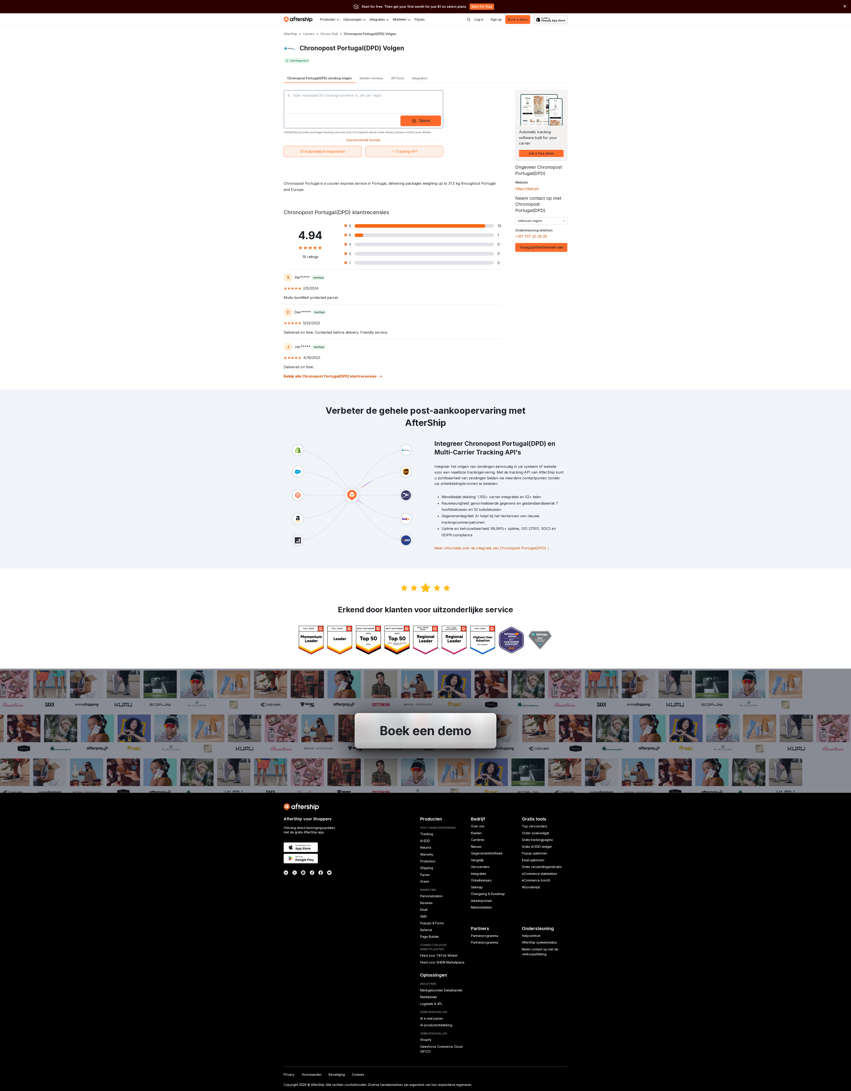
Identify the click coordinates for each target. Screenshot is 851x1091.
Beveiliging (337, 1074)
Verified (318, 277)
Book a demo (518, 19)
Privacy (289, 1074)
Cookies (358, 1074)
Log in (478, 19)
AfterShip (290, 34)
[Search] (468, 19)
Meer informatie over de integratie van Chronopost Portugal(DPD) (491, 548)
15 (499, 226)
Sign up (496, 19)
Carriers (308, 34)
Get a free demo (541, 153)
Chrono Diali (329, 34)
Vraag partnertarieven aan (541, 247)
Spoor (424, 120)
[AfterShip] (299, 19)
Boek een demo (425, 730)
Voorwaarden (312, 1074)
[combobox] (541, 220)
